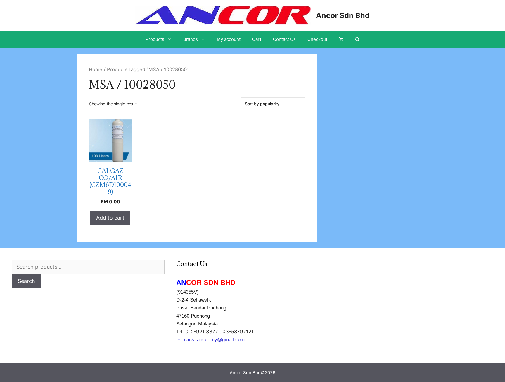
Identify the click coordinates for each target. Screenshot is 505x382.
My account (229, 39)
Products (155, 39)
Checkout (317, 39)
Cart (256, 39)
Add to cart (110, 218)
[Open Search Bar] (357, 39)
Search (26, 281)
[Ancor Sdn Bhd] (223, 15)
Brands (190, 39)
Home (95, 69)
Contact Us (284, 39)
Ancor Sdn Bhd (343, 15)
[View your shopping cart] (341, 39)
